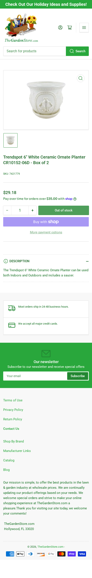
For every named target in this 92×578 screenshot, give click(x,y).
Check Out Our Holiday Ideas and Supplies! (46, 4)
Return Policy (12, 419)
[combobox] (46, 51)
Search (80, 51)
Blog (6, 470)
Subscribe (78, 376)
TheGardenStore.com (50, 546)
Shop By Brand (13, 441)
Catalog (8, 460)
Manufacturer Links (17, 451)
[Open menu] (84, 27)
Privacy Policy (13, 410)
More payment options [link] (46, 232)
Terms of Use (12, 400)
